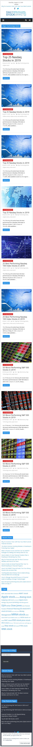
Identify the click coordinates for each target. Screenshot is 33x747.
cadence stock (6, 116)
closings (3, 602)
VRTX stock (16, 626)
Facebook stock (20, 323)
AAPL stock (4, 593)
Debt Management (23, 602)
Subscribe (5, 661)
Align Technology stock (23, 63)
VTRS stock (23, 626)
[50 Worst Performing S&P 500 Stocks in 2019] (16, 343)
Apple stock (14, 374)
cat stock (16, 600)
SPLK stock (5, 623)
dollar (8, 606)
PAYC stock (8, 620)
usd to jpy (27, 623)
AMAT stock (23, 593)
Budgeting (4, 600)
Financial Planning (13, 609)
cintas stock (12, 167)
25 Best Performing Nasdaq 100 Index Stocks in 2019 (15, 264)
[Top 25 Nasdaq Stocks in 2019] (16, 30)
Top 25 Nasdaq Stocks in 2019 (12, 58)
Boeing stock (25, 597)
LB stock (9, 611)
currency (15, 602)
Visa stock (9, 625)
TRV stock (11, 623)
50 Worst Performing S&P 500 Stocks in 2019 (16, 368)
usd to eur (21, 623)
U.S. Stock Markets (8, 54)
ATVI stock (17, 597)
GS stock (23, 608)
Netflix (12, 617)
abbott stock (22, 372)
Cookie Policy (8, 740)
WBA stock (6, 628)
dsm (14, 63)
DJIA (3, 605)
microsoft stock (15, 611)
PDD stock (16, 620)
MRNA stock (18, 614)
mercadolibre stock (22, 116)
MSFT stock (8, 617)
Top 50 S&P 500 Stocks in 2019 (10, 719)
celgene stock (6, 65)
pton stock (25, 620)
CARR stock (11, 600)
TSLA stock (16, 623)
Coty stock (9, 602)
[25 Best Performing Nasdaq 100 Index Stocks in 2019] (16, 237)
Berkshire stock (21, 519)
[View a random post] (30, 20)
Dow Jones (16, 605)
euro (23, 606)
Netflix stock (17, 617)
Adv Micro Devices (13, 593)
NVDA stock (24, 617)
